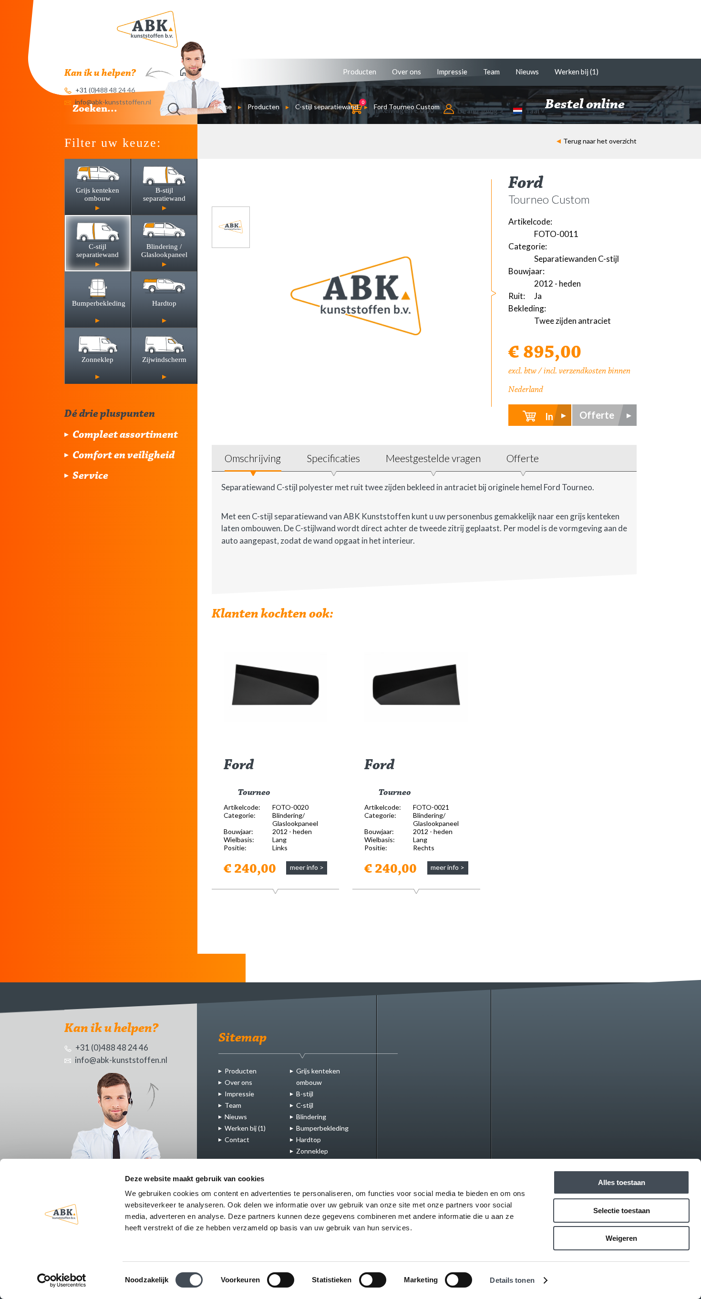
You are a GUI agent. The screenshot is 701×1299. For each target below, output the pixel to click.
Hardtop (308, 1139)
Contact (237, 1139)
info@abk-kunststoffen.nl (120, 1060)
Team (491, 71)
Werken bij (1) (576, 71)
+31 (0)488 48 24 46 (111, 1047)
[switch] (280, 1280)
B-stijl (304, 1094)
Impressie (452, 71)
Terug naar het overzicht (600, 141)
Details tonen (512, 1280)
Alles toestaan (621, 1182)
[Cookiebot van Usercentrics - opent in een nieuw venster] (61, 1280)
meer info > (307, 867)
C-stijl (304, 1105)
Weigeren (621, 1238)
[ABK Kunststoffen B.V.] (147, 29)
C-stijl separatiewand (326, 107)
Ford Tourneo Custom (407, 107)
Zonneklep (312, 1151)
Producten (359, 71)
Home (223, 107)
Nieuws (527, 71)
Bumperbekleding (322, 1128)
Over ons (406, 71)
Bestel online (586, 105)
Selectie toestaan (621, 1210)
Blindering (311, 1117)
